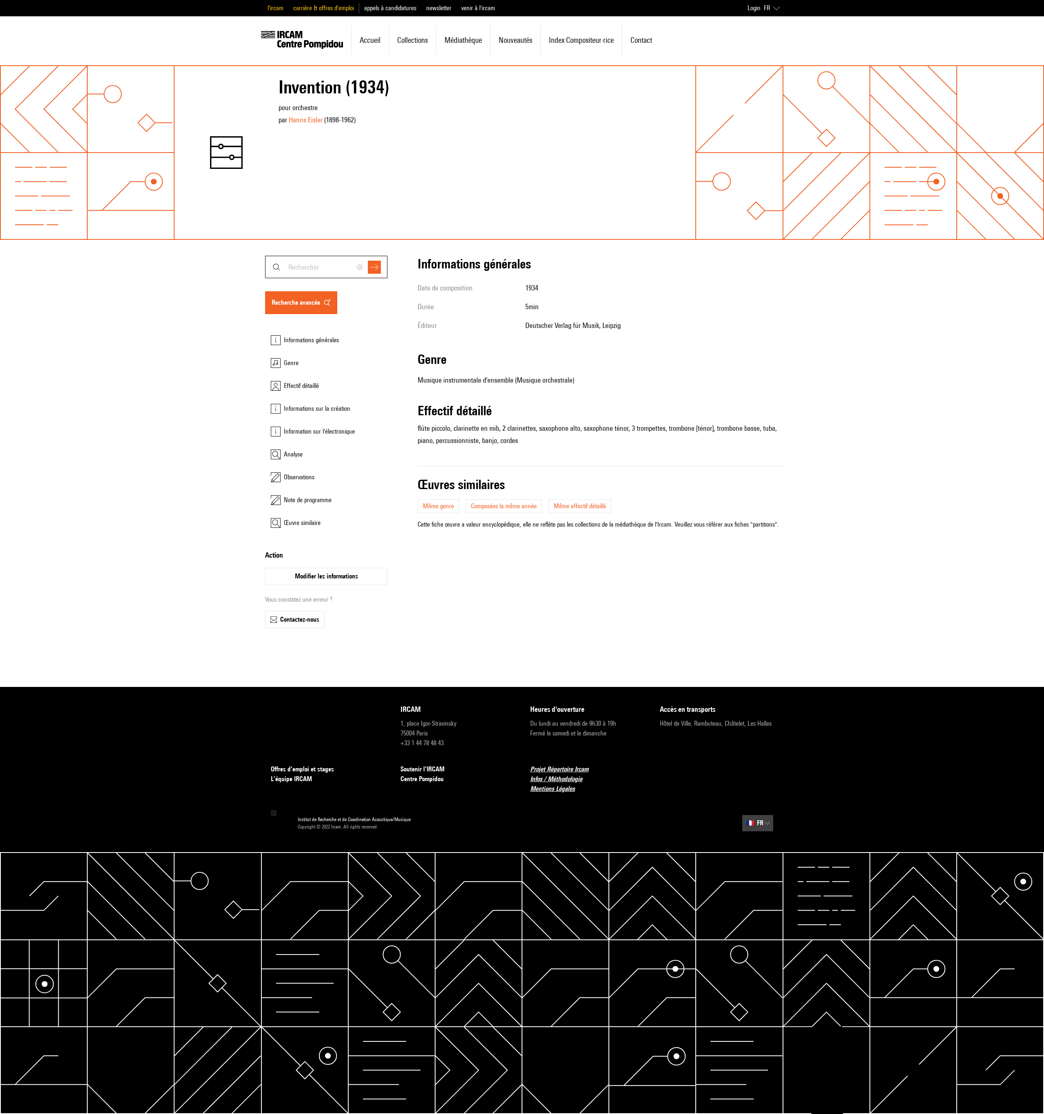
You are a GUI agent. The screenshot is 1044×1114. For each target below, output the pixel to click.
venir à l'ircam (478, 8)
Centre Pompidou (422, 779)
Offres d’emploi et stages (302, 769)
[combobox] (326, 267)
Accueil (370, 39)
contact (641, 39)
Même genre (438, 506)
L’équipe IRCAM (291, 779)
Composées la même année (504, 506)
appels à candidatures (390, 8)
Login (754, 8)
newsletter (438, 8)
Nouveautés (515, 39)
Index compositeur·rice (581, 39)
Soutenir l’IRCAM (422, 769)
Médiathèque (463, 39)
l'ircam (275, 8)
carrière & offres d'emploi (323, 8)
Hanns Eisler (306, 119)
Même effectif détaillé (580, 506)
